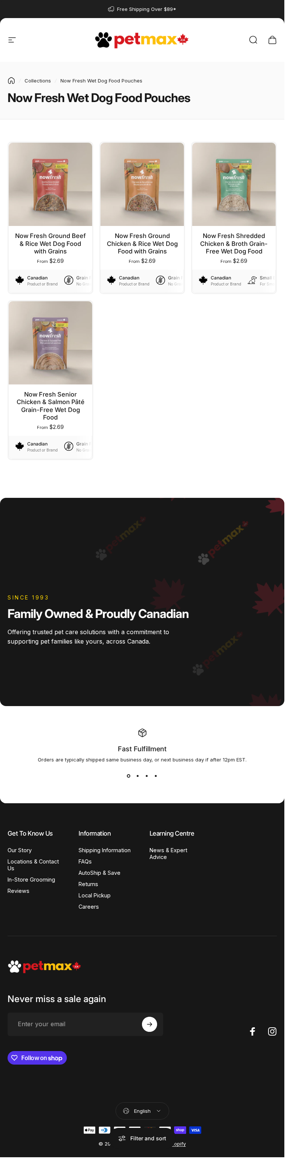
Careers (89, 906)
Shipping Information (105, 850)
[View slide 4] (155, 776)
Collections (38, 81)
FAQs (85, 861)
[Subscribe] (149, 1024)
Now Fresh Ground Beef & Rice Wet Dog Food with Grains (50, 243)
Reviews (18, 891)
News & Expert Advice (168, 853)
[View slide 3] (146, 776)
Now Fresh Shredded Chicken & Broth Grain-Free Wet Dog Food (234, 243)
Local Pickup (95, 895)
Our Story (20, 850)
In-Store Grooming (31, 879)
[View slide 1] (128, 776)
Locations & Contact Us (33, 864)
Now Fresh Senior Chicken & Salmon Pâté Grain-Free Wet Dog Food (51, 406)
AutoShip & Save (99, 873)
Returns (88, 884)
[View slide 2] (137, 776)
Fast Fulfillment (142, 749)
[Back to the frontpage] (11, 80)
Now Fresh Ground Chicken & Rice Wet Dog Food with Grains (142, 243)
